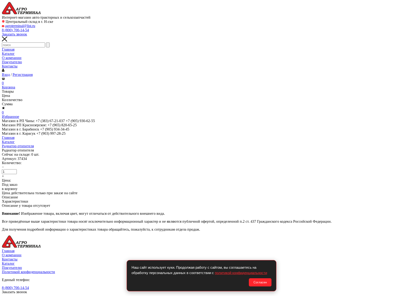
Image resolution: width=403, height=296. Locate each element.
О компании (11, 58)
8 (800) (15, 30)
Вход (6, 75)
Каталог (8, 54)
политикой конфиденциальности (241, 273)
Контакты (9, 66)
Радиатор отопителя (18, 146)
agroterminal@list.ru (20, 26)
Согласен (260, 282)
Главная (8, 49)
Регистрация (23, 75)
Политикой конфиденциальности (28, 272)
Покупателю (12, 62)
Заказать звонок (14, 34)
